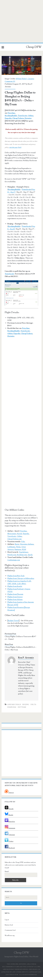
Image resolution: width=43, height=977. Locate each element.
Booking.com (22, 555)
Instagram (11, 828)
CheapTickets (18, 118)
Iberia (17, 544)
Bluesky (10, 815)
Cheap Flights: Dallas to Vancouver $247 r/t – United (20, 637)
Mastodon (11, 821)
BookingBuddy (11, 115)
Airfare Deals (14, 704)
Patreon (11, 792)
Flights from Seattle (14, 586)
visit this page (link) (15, 147)
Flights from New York (15, 576)
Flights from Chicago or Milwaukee (20, 578)
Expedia (8, 118)
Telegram (11, 835)
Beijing (25, 704)
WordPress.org (9, 935)
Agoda (30, 555)
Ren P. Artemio (26, 657)
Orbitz (30, 115)
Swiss (18, 547)
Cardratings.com (13, 560)
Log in (7, 920)
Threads (10, 809)
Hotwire (28, 118)
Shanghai (11, 707)
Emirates (18, 549)
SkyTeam (22, 707)
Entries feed (9, 925)
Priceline (11, 113)
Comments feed (10, 930)
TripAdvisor (23, 552)
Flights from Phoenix (15, 594)
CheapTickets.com (14, 539)
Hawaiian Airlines (27, 544)
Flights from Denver (15, 597)
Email (7, 871)
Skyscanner (11, 534)
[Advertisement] (21, 21)
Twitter (10, 841)
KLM (24, 549)
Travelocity (22, 115)
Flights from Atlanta (15, 599)
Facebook (11, 848)
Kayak (19, 534)
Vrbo (23, 541)
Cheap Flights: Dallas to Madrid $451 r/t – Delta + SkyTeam (20, 648)
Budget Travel (13, 620)
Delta (33, 704)
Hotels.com (11, 555)
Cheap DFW (33, 47)
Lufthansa (11, 547)
